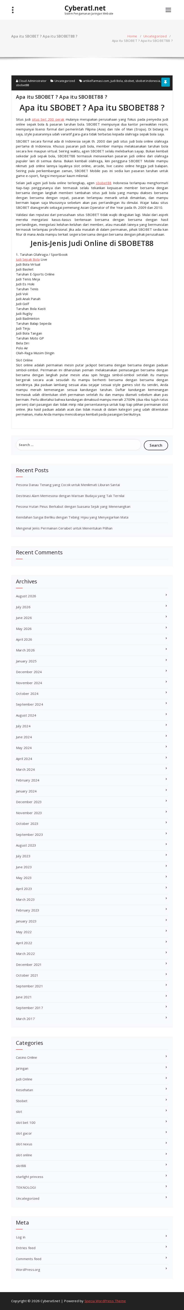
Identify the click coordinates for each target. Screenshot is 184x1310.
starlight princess (30, 1176)
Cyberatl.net (85, 8)
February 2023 (27, 910)
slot (19, 1111)
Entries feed (25, 1248)
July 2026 (23, 607)
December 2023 (29, 802)
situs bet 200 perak (48, 119)
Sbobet (21, 1101)
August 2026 (26, 596)
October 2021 (27, 975)
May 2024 (24, 747)
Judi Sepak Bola (28, 259)
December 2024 (29, 672)
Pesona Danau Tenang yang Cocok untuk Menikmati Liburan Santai (68, 484)
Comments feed (29, 1259)
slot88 (21, 1165)
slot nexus (24, 1144)
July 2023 (23, 856)
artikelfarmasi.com (96, 81)
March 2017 (25, 1018)
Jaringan (22, 1068)
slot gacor (24, 1133)
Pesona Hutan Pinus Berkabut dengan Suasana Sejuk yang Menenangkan (73, 506)
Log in (20, 1237)
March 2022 (25, 953)
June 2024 (24, 737)
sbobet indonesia (148, 81)
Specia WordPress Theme (105, 1301)
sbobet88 (22, 85)
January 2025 (26, 661)
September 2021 (29, 986)
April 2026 (24, 639)
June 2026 (24, 617)
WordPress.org (28, 1269)
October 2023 (27, 823)
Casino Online (26, 1057)
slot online (24, 1155)
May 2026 (24, 628)
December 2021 (29, 964)
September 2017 (29, 1007)
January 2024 (26, 791)
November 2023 (29, 813)
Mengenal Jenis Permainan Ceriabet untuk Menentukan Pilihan (64, 528)
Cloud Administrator (32, 81)
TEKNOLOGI (26, 1187)
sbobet (129, 81)
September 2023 (29, 834)
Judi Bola (117, 81)
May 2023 (24, 877)
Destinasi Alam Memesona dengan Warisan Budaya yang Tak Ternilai (70, 495)
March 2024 (25, 769)
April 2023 (24, 888)
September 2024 (29, 704)
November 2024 (29, 683)
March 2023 (25, 899)
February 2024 (27, 780)
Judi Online (24, 1079)
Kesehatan (24, 1090)
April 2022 (24, 943)
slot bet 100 (25, 1122)
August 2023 (26, 845)
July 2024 (23, 726)
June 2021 (24, 997)
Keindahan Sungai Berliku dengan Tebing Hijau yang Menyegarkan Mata (72, 517)
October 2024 (27, 693)
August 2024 (26, 715)
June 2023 (24, 867)
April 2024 (24, 758)
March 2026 (25, 650)
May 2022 (24, 932)
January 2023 (26, 921)
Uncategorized (155, 36)
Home (132, 36)
